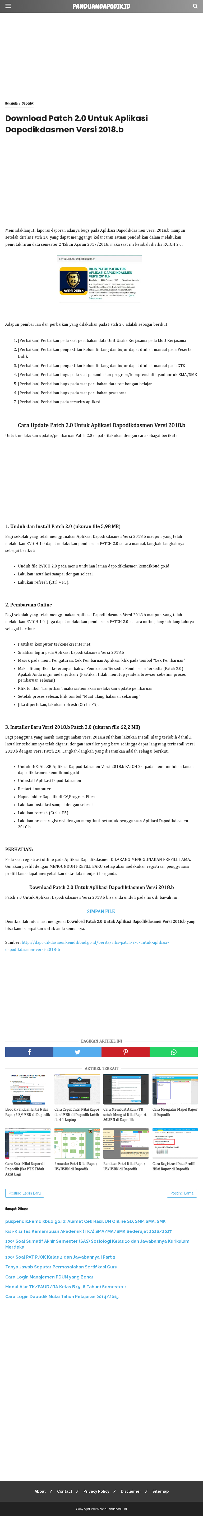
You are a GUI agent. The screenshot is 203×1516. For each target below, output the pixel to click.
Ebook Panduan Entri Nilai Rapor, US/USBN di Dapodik (27, 1112)
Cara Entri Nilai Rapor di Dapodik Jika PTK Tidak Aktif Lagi (24, 1169)
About (40, 1491)
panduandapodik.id (101, 6)
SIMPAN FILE (101, 911)
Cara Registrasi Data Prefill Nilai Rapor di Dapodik (174, 1166)
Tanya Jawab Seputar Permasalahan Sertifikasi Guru (61, 1266)
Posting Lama (181, 1193)
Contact (64, 1491)
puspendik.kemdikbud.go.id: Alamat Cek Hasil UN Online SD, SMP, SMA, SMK (85, 1221)
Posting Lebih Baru (25, 1193)
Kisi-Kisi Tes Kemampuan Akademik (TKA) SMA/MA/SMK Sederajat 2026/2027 (88, 1231)
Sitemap (161, 1491)
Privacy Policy (96, 1491)
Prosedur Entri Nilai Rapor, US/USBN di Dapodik (75, 1166)
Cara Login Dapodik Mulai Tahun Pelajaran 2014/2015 (62, 1296)
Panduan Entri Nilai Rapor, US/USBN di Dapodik (124, 1166)
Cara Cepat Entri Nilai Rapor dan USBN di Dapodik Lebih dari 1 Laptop (76, 1115)
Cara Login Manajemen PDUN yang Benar (49, 1277)
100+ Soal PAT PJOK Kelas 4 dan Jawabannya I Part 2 (60, 1257)
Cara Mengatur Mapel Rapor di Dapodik (175, 1112)
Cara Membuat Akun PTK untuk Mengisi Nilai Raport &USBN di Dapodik (124, 1115)
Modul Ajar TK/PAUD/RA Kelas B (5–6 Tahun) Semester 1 (66, 1286)
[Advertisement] (101, 56)
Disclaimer (131, 1491)
